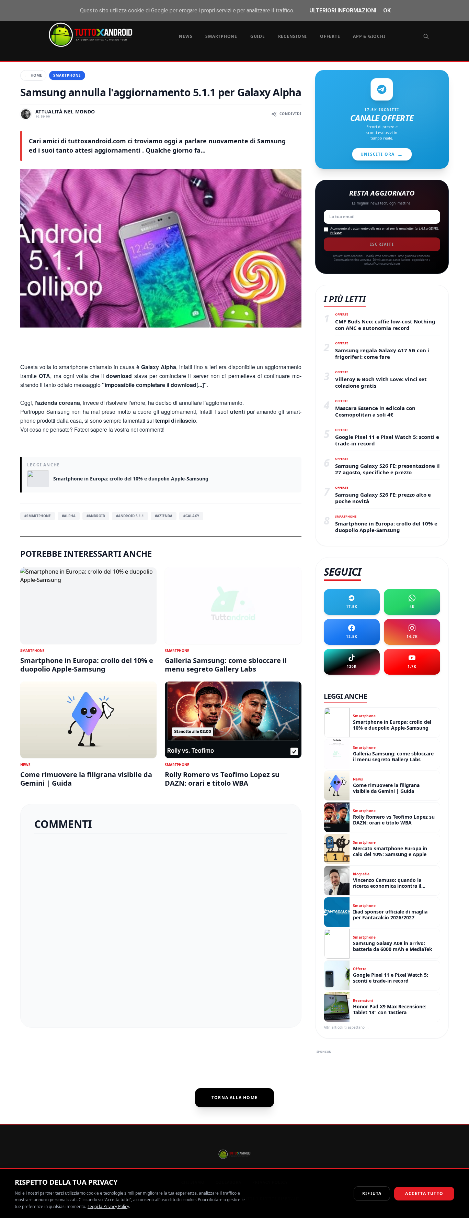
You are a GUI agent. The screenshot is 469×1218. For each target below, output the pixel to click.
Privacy (336, 232)
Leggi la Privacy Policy (108, 1206)
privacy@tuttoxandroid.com (382, 263)
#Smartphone (37, 515)
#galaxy (191, 515)
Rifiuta (371, 1193)
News (185, 36)
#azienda (163, 515)
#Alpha (69, 515)
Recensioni (292, 36)
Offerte (330, 36)
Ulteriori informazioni (342, 10)
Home (33, 75)
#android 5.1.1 (130, 515)
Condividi (290, 113)
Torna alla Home (234, 1097)
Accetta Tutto (424, 1193)
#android (96, 515)
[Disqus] (160, 928)
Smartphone (221, 36)
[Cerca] (426, 36)
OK (387, 10)
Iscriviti (382, 244)
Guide (257, 36)
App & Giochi (369, 36)
